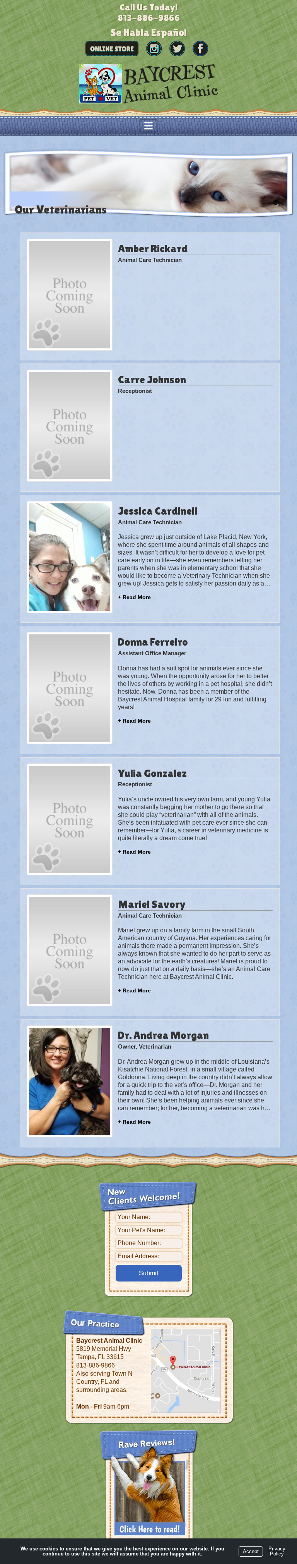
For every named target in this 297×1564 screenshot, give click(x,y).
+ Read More (134, 597)
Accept (251, 1551)
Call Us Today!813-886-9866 (149, 12)
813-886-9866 (95, 1365)
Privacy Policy (276, 1551)
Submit (148, 1273)
